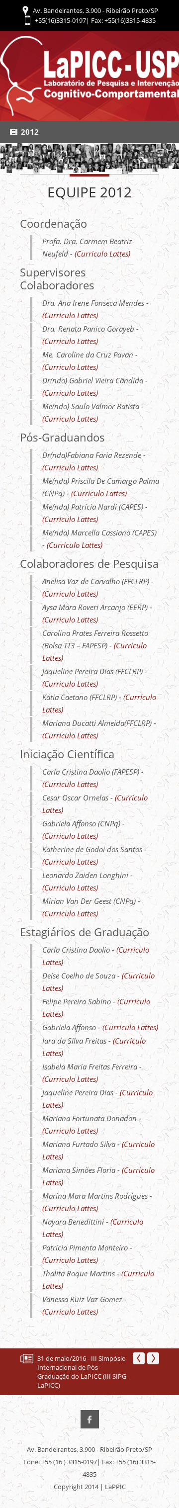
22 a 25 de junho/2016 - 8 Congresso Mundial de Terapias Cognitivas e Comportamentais (73, 1372)
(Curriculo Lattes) (102, 254)
